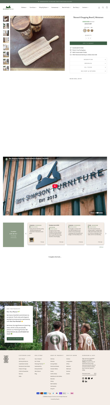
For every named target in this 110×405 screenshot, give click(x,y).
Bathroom (68, 368)
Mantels (52, 361)
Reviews (21, 373)
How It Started (38, 358)
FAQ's (20, 376)
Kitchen (68, 358)
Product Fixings (22, 368)
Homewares (53, 386)
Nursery (68, 371)
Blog (36, 373)
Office (67, 363)
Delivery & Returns (88, 71)
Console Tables (54, 368)
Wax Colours (38, 371)
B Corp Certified (38, 368)
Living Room (69, 361)
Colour (88, 27)
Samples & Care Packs (24, 366)
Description (88, 59)
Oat (84, 30)
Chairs (52, 381)
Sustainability (38, 366)
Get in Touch (22, 358)
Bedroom (68, 366)
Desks (52, 371)
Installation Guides (23, 363)
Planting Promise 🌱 (40, 363)
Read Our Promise (15, 338)
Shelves (52, 358)
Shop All (52, 388)
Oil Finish (88, 67)
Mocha (91, 30)
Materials (88, 63)
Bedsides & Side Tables (56, 376)
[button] (88, 22)
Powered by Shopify (55, 399)
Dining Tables (54, 363)
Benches (53, 378)
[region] (66, 233)
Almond (88, 30)
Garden (68, 373)
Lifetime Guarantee (23, 371)
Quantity (88, 35)
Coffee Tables (54, 373)
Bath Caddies (54, 383)
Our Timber (37, 361)
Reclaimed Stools (55, 366)
